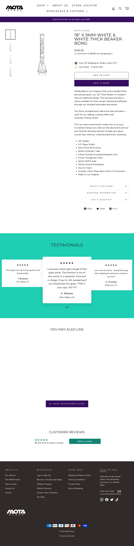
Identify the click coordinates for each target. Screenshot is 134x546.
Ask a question (101, 200)
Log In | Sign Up (44, 475)
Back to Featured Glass (69, 404)
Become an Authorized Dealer (49, 479)
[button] (101, 53)
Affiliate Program (44, 484)
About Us (60, 5)
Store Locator (84, 5)
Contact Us (10, 488)
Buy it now (101, 83)
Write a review (85, 441)
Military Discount (44, 488)
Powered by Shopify (66, 536)
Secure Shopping (75, 488)
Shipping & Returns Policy (79, 475)
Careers (8, 492)
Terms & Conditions (76, 479)
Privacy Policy (74, 484)
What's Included (101, 186)
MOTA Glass (82, 30)
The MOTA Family (12, 479)
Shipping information (101, 193)
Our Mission (10, 475)
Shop (41, 5)
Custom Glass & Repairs (47, 492)
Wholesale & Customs (66, 11)
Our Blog (41, 497)
